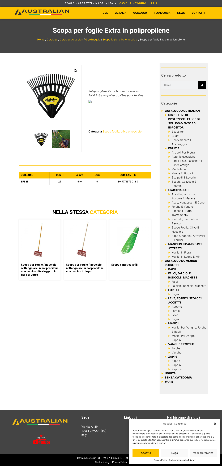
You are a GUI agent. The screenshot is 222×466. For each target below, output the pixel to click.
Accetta (146, 453)
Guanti (176, 136)
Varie (169, 381)
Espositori (178, 131)
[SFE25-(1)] (41, 139)
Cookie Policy (160, 460)
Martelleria (179, 169)
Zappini (176, 365)
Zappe (176, 361)
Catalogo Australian (71, 39)
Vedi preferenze (203, 453)
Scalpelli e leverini (184, 177)
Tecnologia (162, 13)
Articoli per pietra (183, 152)
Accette (177, 306)
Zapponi (177, 369)
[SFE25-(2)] (61, 139)
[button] (215, 423)
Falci (175, 281)
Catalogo (140, 13)
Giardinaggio (92, 39)
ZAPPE (172, 356)
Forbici (176, 311)
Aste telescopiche (183, 156)
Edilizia (174, 148)
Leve (175, 315)
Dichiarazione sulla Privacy (182, 460)
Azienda (120, 13)
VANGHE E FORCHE (181, 344)
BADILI (172, 269)
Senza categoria (178, 377)
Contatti (198, 13)
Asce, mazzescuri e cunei (188, 202)
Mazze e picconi (182, 173)
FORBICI (173, 290)
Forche (176, 348)
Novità (170, 373)
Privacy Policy (119, 462)
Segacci (177, 294)
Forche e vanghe (183, 206)
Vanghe (176, 352)
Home (104, 13)
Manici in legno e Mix (186, 256)
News (181, 13)
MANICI (173, 323)
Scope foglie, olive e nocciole (120, 39)
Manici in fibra (181, 252)
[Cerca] (202, 85)
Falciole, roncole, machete (189, 286)
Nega (174, 453)
